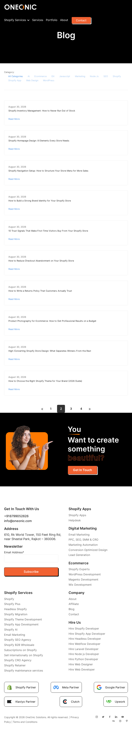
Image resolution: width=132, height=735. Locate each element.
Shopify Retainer (15, 665)
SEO (105, 76)
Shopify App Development (21, 624)
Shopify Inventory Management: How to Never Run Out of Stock (41, 110)
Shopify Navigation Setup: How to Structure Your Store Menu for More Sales (48, 170)
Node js (94, 76)
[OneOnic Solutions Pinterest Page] (126, 721)
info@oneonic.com (18, 521)
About (64, 20)
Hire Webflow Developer (84, 644)
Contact (81, 20)
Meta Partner (70, 687)
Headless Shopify (15, 609)
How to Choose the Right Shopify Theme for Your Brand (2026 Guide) (45, 381)
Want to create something (93, 443)
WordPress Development (85, 574)
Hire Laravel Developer (83, 649)
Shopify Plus (12, 604)
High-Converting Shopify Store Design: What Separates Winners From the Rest (49, 351)
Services (37, 20)
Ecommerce (40, 76)
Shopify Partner (25, 687)
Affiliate (74, 604)
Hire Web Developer (82, 669)
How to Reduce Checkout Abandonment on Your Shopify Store (41, 260)
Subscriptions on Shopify (20, 650)
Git (52, 76)
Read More (14, 119)
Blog (71, 609)
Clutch (75, 701)
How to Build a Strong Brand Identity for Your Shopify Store (39, 200)
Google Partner (115, 687)
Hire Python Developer (83, 659)
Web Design (32, 80)
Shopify (117, 76)
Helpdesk (75, 520)
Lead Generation (79, 555)
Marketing (80, 76)
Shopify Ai (11, 629)
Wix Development (80, 584)
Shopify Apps (77, 515)
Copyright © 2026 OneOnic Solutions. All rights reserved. (36, 717)
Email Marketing (79, 534)
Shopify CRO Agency (17, 660)
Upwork (120, 701)
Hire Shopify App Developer (87, 633)
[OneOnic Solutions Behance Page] (113, 721)
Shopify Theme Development (23, 619)
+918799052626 (16, 516)
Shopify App (14, 80)
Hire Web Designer (81, 664)
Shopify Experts (79, 569)
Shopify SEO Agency (17, 639)
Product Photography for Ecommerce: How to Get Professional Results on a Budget (52, 321)
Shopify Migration (15, 614)
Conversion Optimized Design (88, 550)
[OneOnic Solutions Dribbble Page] (120, 721)
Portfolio (51, 20)
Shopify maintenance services (23, 670)
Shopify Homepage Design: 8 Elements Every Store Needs (38, 140)
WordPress (48, 80)
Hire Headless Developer (85, 638)
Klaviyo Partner (25, 701)
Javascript (64, 76)
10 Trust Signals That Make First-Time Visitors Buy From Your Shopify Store (48, 231)
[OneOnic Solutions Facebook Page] (109, 717)
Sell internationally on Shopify (23, 655)
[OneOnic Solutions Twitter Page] (103, 717)
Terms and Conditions (25, 721)
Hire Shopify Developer (84, 628)
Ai (29, 76)
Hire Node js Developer (84, 654)
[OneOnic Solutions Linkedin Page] (116, 717)
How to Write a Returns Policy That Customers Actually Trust (40, 291)
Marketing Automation (83, 544)
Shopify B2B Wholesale (19, 645)
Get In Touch (82, 470)
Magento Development (83, 579)
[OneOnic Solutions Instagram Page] (96, 717)
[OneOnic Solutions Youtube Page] (122, 717)
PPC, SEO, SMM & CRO (83, 539)
